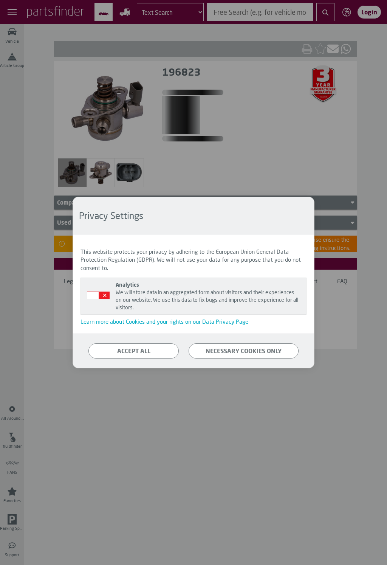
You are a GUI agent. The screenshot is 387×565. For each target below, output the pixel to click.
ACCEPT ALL (133, 350)
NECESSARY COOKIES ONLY (244, 350)
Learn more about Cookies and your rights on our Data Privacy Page (164, 321)
